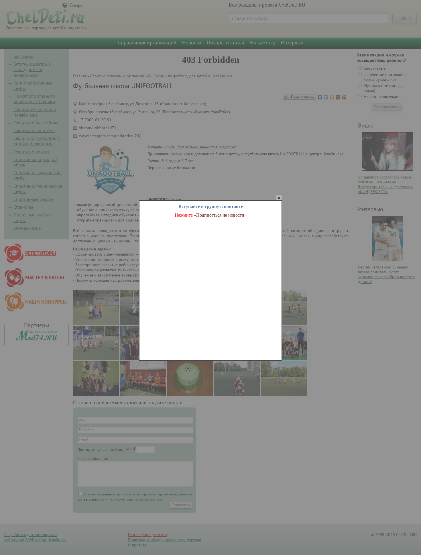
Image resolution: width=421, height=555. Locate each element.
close (279, 198)
